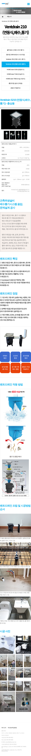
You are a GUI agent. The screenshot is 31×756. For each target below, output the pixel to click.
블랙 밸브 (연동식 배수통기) (15, 50)
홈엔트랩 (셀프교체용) (15, 83)
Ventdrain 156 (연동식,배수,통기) (15, 59)
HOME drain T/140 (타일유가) (15, 74)
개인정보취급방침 (12, 727)
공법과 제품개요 (15, 88)
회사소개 (4, 727)
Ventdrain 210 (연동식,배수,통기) (15, 64)
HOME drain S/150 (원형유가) (15, 69)
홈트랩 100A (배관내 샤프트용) (15, 54)
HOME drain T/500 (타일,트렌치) (15, 79)
